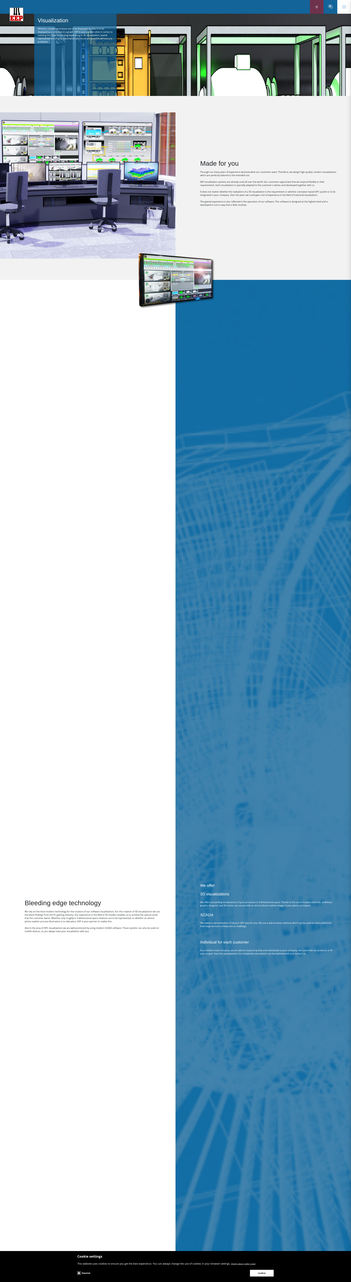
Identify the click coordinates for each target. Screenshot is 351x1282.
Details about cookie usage (243, 1264)
